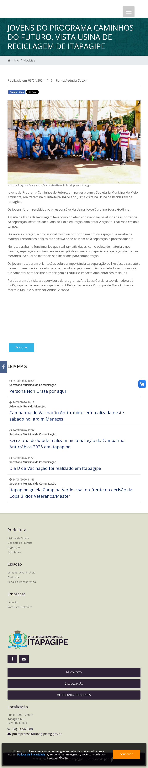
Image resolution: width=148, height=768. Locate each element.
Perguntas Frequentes (75, 695)
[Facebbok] (12, 659)
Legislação (14, 547)
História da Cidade (18, 538)
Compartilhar (17, 92)
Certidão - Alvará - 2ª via (21, 572)
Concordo (127, 754)
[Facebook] (3, 367)
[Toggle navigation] (129, 11)
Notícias (29, 60)
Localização (74, 683)
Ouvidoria (13, 577)
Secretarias (14, 552)
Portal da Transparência (22, 582)
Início (15, 60)
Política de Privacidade (31, 754)
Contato (75, 672)
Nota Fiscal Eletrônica (20, 607)
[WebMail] (24, 659)
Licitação (13, 602)
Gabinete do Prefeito (20, 542)
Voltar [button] (23, 347)
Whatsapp (53, 93)
